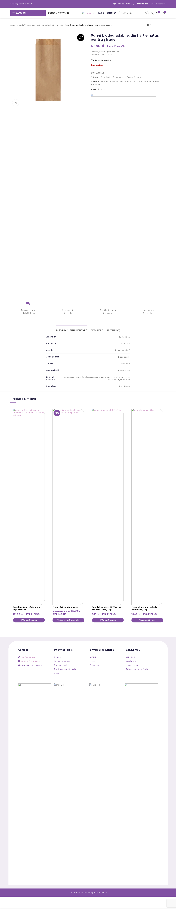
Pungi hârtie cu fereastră (65, 607)
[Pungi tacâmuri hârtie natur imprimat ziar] (29, 507)
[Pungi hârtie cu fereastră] (68, 507)
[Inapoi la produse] (147, 25)
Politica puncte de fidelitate (138, 669)
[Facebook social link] (98, 89)
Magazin (20, 25)
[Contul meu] (152, 13)
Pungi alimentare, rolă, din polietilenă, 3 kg (144, 608)
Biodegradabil (112, 81)
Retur (92, 661)
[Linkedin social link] (101, 89)
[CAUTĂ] (146, 13)
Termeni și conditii (62, 661)
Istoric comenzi (133, 665)
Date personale (61, 665)
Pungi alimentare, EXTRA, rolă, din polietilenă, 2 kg (107, 608)
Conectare (130, 657)
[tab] (71, 329)
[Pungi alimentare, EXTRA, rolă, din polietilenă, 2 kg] (107, 507)
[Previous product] (144, 25)
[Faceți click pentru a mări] (15, 102)
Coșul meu (131, 661)
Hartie (102, 81)
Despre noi (95, 665)
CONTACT (111, 13)
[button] (29, 620)
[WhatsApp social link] (104, 89)
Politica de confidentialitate (66, 669)
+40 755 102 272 (141, 4)
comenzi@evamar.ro (30, 661)
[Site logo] (88, 13)
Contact (57, 657)
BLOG (101, 13)
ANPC (57, 673)
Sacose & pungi (31, 25)
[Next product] (150, 25)
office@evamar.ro (158, 4)
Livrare (93, 657)
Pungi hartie (58, 25)
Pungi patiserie (45, 25)
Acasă (12, 25)
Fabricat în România (128, 81)
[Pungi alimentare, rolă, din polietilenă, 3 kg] (147, 507)
